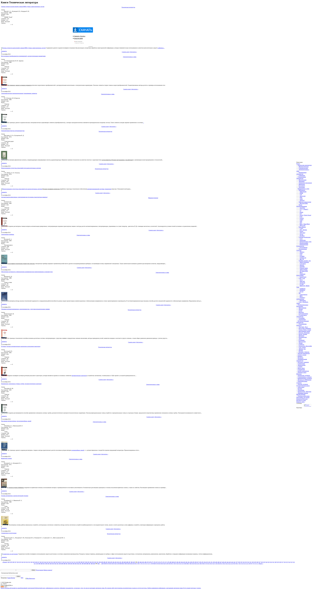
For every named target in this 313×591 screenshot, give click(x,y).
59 (169, 563)
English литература (303, 371)
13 (244, 563)
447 (221, 562)
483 (139, 562)
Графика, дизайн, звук (305, 260)
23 (228, 563)
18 (236, 563)
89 (120, 563)
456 (200, 562)
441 (234, 562)
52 (180, 563)
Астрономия (302, 319)
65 (159, 563)
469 (170, 562)
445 (225, 562)
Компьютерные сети (305, 241)
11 (247, 563)
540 (9, 562)
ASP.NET (302, 200)
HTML (301, 193)
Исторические (303, 337)
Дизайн (301, 343)
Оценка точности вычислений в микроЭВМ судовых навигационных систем (22, 6)
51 (182, 563)
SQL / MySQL (303, 230)
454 (205, 562)
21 (231, 563)
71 (149, 563)
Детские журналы (303, 384)
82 (132, 563)
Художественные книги (303, 385)
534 (22, 562)
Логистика (302, 187)
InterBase (302, 235)
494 (113, 562)
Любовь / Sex (302, 349)
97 (107, 563)
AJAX (301, 199)
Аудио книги (301, 387)
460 (191, 562)
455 (202, 562)
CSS (301, 194)
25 (224, 563)
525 (43, 562)
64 (161, 563)
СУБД (301, 228)
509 (79, 562)
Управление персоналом (305, 183)
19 (234, 563)
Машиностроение (153, 198)
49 (185, 563)
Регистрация (39, 570)
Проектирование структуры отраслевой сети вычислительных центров (21, 168)
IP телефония (303, 247)
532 (27, 562)
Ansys (301, 280)
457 (198, 562)
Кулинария (301, 340)
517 (61, 562)
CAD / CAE (302, 278)
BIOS (301, 296)
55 (176, 563)
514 (68, 562)
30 (216, 563)
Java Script (302, 196)
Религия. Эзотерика (304, 332)
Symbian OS (303, 258)
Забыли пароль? (47, 570)
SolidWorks (302, 288)
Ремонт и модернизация (300, 298)
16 (239, 563)
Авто (300, 338)
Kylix (301, 216)
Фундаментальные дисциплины (302, 305)
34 (210, 563)
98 (105, 563)
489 (125, 562)
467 (175, 562)
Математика (302, 307)
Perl (301, 213)
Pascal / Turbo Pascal (305, 215)
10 (249, 563)
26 (223, 563)
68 (154, 563)
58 (171, 563)
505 (88, 562)
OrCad (301, 291)
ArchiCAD (302, 282)
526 (40, 562)
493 (116, 562)
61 (166, 563)
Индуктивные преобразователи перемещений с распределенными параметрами (23, 56)
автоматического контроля (79, 375)
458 (196, 562)
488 (127, 562)
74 (145, 563)
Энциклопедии (301, 365)
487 (129, 562)
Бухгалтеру (302, 185)
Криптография (304, 243)
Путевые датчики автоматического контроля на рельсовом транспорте (20, 346)
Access (301, 234)
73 (146, 563)
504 (91, 562)
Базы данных (302, 227)
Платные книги (302, 372)
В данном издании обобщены (15, 487)
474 (159, 562)
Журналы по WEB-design (304, 380)
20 (233, 563)
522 (50, 562)
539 (11, 562)
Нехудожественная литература (302, 321)
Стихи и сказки (302, 355)
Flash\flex (302, 266)
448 (218, 562)
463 (184, 562)
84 (128, 563)
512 (72, 562)
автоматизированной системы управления (99, 189)
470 (168, 562)
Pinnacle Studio (304, 268)
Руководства (301, 369)
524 (45, 562)
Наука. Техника (303, 334)
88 (122, 563)
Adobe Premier (303, 269)
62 (164, 563)
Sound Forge (303, 277)
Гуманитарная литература (301, 177)
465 (180, 562)
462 (186, 562)
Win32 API (302, 225)
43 (195, 563)
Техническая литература (128, 7)
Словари (300, 366)
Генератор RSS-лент (302, 399)
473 (161, 562)
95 (110, 563)
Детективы (301, 390)
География (302, 318)
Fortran (302, 218)
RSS (22, 577)
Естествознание (303, 313)
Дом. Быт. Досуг (303, 327)
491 (120, 562)
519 (56, 562)
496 (109, 562)
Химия (300, 310)
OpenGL (302, 265)
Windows (302, 252)
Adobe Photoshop (304, 262)
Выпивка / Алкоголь (304, 352)
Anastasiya (4, 51)
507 (84, 562)
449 (216, 562)
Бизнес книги (301, 368)
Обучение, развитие (303, 362)
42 (197, 563)
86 (125, 563)
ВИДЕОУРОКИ (300, 394)
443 (230, 562)
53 (179, 563)
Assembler (302, 208)
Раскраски (300, 357)
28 (220, 563)
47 (189, 563)
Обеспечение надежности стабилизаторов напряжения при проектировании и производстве (27, 271)
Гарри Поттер (11, 578)
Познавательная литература (301, 360)
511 (75, 562)
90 (118, 563)
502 (95, 562)
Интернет (303, 300)
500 (100, 562)
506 (86, 562)
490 (123, 562)
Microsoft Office (304, 203)
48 (187, 563)
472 (164, 562)
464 (182, 562)
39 (202, 563)
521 (52, 562)
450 (214, 562)
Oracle (301, 231)
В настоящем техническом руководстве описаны (21, 263)
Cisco (301, 238)
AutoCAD (302, 281)
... (143, 122)
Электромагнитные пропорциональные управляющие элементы (19, 93)
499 (102, 562)
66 (158, 563)
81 (133, 563)
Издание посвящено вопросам (51, 189)
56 (174, 563)
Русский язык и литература (301, 315)
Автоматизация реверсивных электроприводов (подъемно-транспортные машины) (24, 197)
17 (237, 563)
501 (97, 562)
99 (104, 563)
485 (134, 562)
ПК (300, 293)
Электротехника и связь (129, 56)
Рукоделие (301, 344)
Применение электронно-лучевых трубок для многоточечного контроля (21, 383)
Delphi (301, 212)
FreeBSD (302, 256)
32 (213, 563)
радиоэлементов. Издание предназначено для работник (117, 160)
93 (114, 563)
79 (136, 563)
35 (208, 563)
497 (107, 562)
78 (138, 563)
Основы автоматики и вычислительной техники (14, 495)
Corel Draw (303, 263)
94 (112, 563)
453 (207, 562)
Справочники (301, 363)
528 (36, 562)
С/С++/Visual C (304, 209)
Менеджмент (302, 180)
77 (140, 563)
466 (177, 562)
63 (163, 563)
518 (59, 562)
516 (63, 562)
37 (205, 563)
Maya (301, 272)
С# (300, 210)
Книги (298, 163)
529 (34, 562)
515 (66, 562)
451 (212, 562)
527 (38, 562)
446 (223, 562)
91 (117, 563)
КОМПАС (302, 290)
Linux (301, 253)
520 (54, 562)
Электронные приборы (7, 234)
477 (152, 562)
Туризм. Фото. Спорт (305, 330)
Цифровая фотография (300, 274)
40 (200, 563)
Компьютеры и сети (303, 188)
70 (151, 563)
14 (242, 563)
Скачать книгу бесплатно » (129, 52)
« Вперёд (4, 562)
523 (47, 562)
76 (141, 563)
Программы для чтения (302, 397)
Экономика (302, 181)
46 (190, 563)
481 (143, 562)
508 (81, 562)
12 (246, 563)
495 (111, 562)
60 (167, 563)
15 (241, 563)
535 (20, 562)
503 (93, 562)
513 (70, 562)
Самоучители (303, 294)
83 (130, 563)
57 (172, 563)
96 (109, 563)
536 (18, 562)
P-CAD (302, 284)
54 (177, 563)
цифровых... (161, 48)
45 (192, 563)
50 (184, 563)
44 (193, 563)
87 (123, 563)
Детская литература (304, 353)
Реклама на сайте (301, 400)
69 (153, 563)
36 (207, 563)
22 (229, 563)
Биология (301, 312)
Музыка (301, 350)
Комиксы (300, 356)
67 (156, 563)
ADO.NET (302, 233)
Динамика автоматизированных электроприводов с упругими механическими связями (25, 309)
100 (102, 563)
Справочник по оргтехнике (8, 533)
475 (157, 562)
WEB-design (302, 190)
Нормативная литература (301, 173)
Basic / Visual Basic (305, 224)
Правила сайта (300, 402)
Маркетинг (302, 184)
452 (209, 562)
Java (301, 222)
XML (301, 221)
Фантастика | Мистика (304, 391)
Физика (301, 309)
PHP (301, 197)
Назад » (261, 563)
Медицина (301, 335)
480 (145, 562)
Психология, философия (305, 346)
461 (189, 562)
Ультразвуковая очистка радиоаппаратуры (12, 130)
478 (150, 562)
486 (132, 562)
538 (13, 562)
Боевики (300, 388)
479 (148, 562)
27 (221, 563)
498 (104, 562)
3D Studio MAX (304, 271)
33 (211, 563)
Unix (301, 255)
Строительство (303, 168)
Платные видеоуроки (303, 396)
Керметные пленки (6, 458)
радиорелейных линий (77, 450)
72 (148, 563)
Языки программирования (301, 205)
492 (118, 562)
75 (143, 563)
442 (232, 562)
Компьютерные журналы (305, 378)
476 (155, 562)
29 (218, 563)
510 (77, 562)
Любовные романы (303, 393)
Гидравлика (302, 175)
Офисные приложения (305, 202)
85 (127, 563)
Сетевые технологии (304, 237)
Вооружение (302, 341)
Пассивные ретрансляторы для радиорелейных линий (16, 421)
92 (115, 563)
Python (301, 219)
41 (198, 563)
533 (25, 562)
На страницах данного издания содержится (19, 85)
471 (166, 562)
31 (215, 563)
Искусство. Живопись (305, 328)
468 (173, 562)
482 (141, 562)
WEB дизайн (303, 191)
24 (226, 563)
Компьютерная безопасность (302, 245)
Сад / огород (302, 347)
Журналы (299, 374)
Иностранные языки (304, 331)
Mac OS (302, 259)
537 (15, 562)
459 (193, 562)
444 (228, 562)
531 (29, 562)
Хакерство (303, 240)
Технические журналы (304, 375)
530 (31, 562)
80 (135, 563)
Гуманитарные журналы (305, 377)
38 (203, 563)
